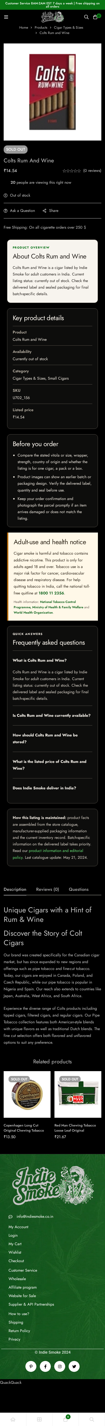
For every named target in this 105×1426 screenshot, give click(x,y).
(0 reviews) (92, 170)
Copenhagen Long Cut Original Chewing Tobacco (24, 1128)
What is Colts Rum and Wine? (40, 660)
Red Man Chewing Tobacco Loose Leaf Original (75, 1128)
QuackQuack (10, 1382)
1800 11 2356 (51, 593)
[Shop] (39, 1419)
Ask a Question (22, 210)
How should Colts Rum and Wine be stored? (45, 738)
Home (23, 27)
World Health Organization (33, 612)
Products (41, 27)
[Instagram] (59, 1366)
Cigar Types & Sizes (68, 27)
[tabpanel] (52, 975)
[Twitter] (74, 1366)
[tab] (15, 889)
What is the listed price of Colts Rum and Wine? (49, 765)
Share (53, 210)
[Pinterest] (30, 1366)
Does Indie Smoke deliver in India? (44, 788)
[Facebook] (45, 1366)
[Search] (86, 17)
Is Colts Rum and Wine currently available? (52, 715)
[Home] (13, 1419)
